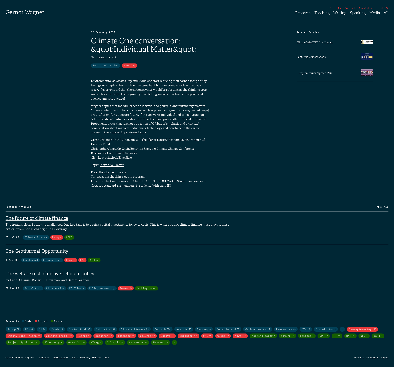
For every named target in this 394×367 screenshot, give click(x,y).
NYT (350, 336)
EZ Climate (76, 288)
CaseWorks (138, 342)
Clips (223, 336)
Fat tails (105, 329)
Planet (83, 336)
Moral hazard (228, 329)
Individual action (106, 66)
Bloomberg (53, 342)
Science (307, 336)
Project (43, 321)
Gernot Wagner (25, 12)
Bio (332, 8)
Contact (350, 8)
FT (337, 336)
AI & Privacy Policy (86, 358)
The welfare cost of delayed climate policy (50, 274)
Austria (183, 329)
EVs (306, 329)
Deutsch (162, 329)
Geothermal (30, 260)
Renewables (286, 329)
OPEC (69, 237)
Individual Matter (112, 165)
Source (58, 321)
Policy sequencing (102, 288)
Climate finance (36, 237)
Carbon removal (257, 329)
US (29, 329)
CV (339, 8)
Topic (28, 321)
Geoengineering (362, 329)
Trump (13, 329)
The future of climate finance (37, 218)
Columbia (115, 342)
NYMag (96, 342)
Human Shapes (379, 358)
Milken (94, 260)
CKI (82, 260)
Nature (287, 336)
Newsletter (366, 8)
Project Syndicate (23, 342)
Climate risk (55, 288)
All (386, 13)
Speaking (358, 13)
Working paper (146, 288)
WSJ (364, 336)
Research (303, 13)
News (240, 336)
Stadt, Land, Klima (24, 336)
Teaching (322, 13)
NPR (324, 336)
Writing (339, 13)
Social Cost (33, 288)
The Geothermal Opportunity (37, 251)
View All (382, 207)
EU (42, 329)
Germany (204, 329)
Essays (56, 237)
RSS (107, 358)
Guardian (76, 342)
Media (374, 13)
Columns (147, 336)
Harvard (160, 342)
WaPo (378, 336)
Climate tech (52, 260)
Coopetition (326, 329)
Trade (57, 329)
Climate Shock (59, 336)
